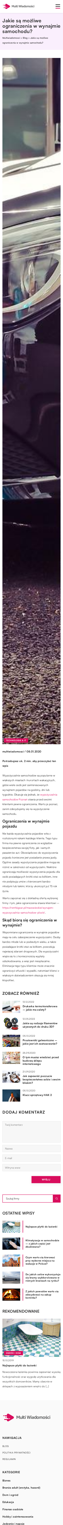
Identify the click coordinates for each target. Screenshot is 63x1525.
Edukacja (8, 1502)
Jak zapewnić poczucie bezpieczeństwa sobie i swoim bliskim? (41, 1079)
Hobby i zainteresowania (17, 1516)
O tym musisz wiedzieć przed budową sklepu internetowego (41, 1061)
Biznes (6, 1480)
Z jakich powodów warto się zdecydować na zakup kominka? (42, 1294)
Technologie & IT (16, 740)
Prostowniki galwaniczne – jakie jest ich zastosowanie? (40, 1042)
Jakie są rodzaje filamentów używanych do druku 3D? (40, 1025)
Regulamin (9, 1459)
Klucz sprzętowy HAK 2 (37, 1095)
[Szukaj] (57, 1198)
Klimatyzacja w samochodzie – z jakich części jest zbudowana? (42, 1243)
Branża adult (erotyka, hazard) (21, 1487)
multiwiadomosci (13, 751)
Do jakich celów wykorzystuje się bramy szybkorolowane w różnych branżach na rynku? (43, 1277)
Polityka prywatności (16, 1452)
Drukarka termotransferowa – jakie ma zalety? (40, 1008)
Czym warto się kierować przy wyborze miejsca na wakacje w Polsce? (40, 1260)
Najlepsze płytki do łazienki (41, 1226)
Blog (5, 1446)
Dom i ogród (10, 1495)
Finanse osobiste (12, 1509)
